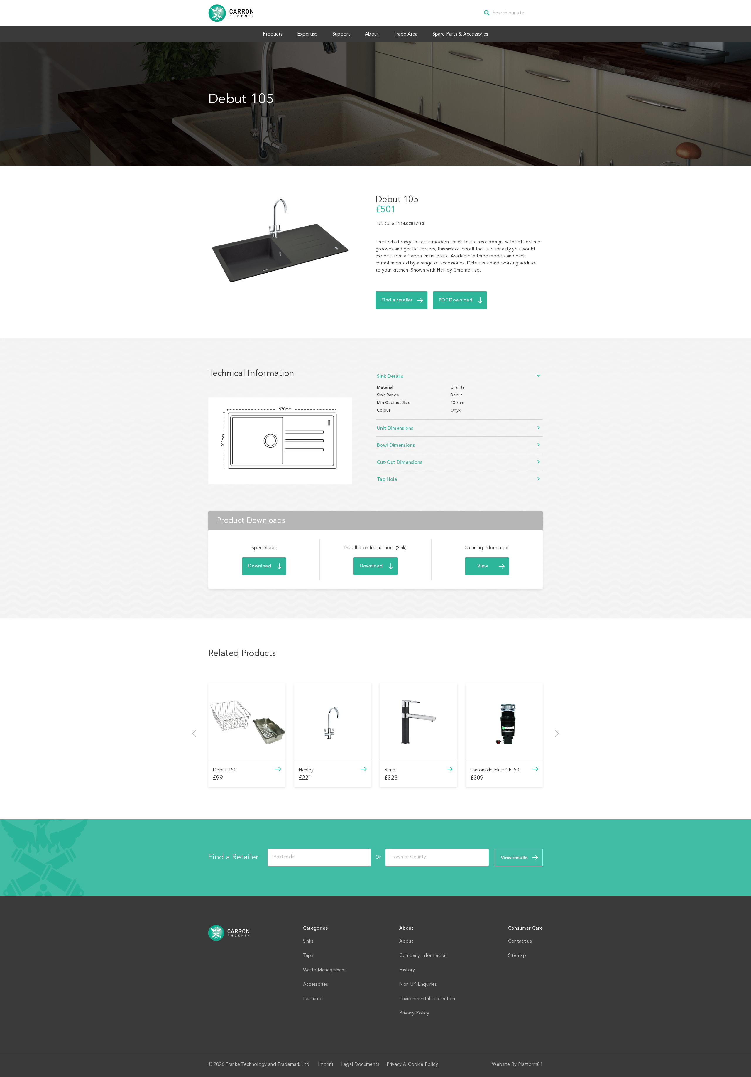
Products (273, 34)
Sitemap (517, 955)
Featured (313, 999)
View (482, 566)
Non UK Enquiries (418, 984)
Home (229, 933)
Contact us (520, 941)
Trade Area (406, 34)
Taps (308, 955)
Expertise (307, 34)
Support (341, 34)
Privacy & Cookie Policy (412, 1064)
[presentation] (194, 733)
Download (259, 566)
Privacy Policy (414, 1013)
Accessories (315, 984)
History (407, 970)
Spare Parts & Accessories (460, 34)
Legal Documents (360, 1064)
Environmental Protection (427, 999)
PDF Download (455, 300)
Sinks (308, 941)
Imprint (326, 1064)
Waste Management (324, 970)
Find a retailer (397, 300)
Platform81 (530, 1064)
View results (514, 857)
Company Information (422, 955)
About (372, 34)
